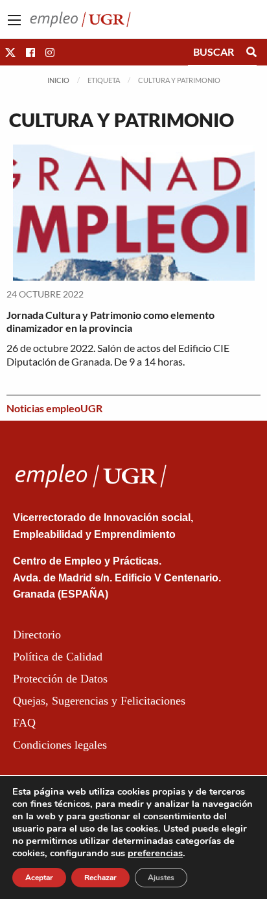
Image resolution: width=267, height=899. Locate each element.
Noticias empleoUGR (54, 408)
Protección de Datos (60, 678)
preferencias (155, 853)
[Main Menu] (14, 20)
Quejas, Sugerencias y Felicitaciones (99, 700)
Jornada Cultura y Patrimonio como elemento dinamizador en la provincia (110, 321)
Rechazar (100, 877)
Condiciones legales (60, 744)
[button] (10, 52)
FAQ (24, 722)
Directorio (37, 634)
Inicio (58, 80)
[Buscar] (251, 52)
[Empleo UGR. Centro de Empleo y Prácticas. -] (80, 18)
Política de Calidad (57, 656)
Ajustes (161, 877)
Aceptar (39, 877)
